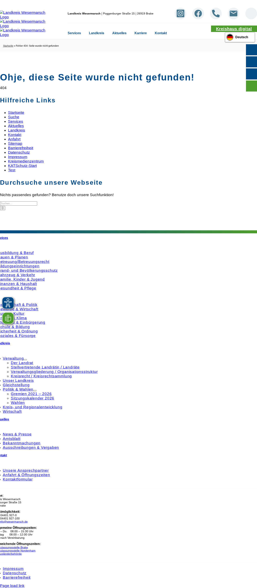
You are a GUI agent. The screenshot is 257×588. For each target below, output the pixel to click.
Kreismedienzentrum (26, 161)
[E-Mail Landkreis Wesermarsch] (233, 13)
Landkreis (96, 33)
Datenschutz (19, 152)
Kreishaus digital (234, 29)
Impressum (17, 157)
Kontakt (161, 33)
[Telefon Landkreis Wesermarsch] (216, 13)
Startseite (8, 45)
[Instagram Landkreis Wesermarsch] (180, 13)
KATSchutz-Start (22, 166)
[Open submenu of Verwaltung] (25, 359)
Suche (13, 117)
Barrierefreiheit (20, 148)
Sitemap (15, 143)
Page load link (12, 586)
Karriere (141, 33)
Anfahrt (14, 139)
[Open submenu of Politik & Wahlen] (35, 390)
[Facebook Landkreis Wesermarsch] (198, 13)
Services (74, 33)
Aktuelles (119, 33)
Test (11, 170)
